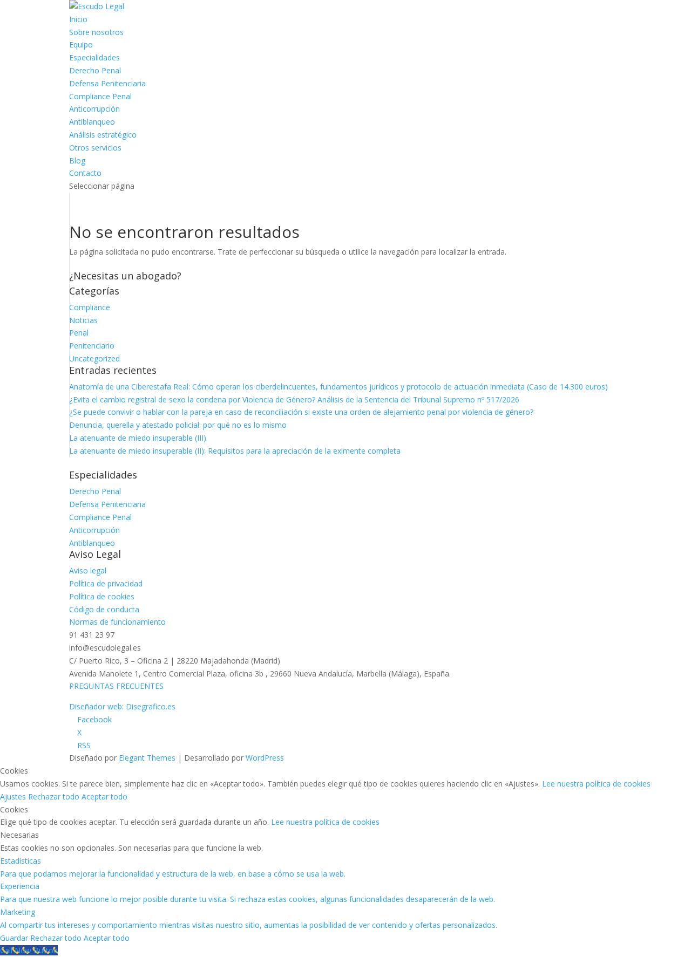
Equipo (81, 44)
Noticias (83, 320)
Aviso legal (87, 570)
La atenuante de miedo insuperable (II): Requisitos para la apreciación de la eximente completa (235, 451)
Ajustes (14, 796)
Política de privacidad (106, 583)
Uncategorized (94, 358)
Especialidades (94, 57)
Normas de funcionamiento (117, 622)
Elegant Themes (147, 758)
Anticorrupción (94, 109)
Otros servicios (95, 147)
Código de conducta (104, 609)
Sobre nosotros (96, 32)
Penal (79, 332)
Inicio (78, 19)
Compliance (89, 307)
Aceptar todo (104, 796)
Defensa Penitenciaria (107, 83)
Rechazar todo (55, 796)
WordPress (265, 758)
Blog (77, 160)
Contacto (85, 173)
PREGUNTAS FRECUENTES (116, 686)
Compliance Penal (100, 96)
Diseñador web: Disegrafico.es (122, 706)
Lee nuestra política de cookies (596, 783)
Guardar (15, 938)
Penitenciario (91, 345)
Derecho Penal (95, 70)
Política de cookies (101, 596)
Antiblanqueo (92, 122)
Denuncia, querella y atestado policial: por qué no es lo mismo (178, 425)
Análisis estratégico (103, 134)
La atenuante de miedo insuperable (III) (137, 438)
